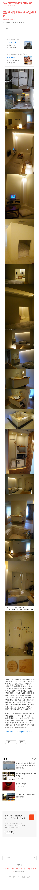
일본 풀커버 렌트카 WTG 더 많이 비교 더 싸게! (13, 57)
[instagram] (19, 877)
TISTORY (19, 865)
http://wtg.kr (11, 39)
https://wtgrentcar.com (14, 54)
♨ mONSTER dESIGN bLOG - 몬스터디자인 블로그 (18, 3)
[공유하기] (12, 742)
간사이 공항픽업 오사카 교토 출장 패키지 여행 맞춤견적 (13, 42)
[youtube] (23, 877)
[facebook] (10, 877)
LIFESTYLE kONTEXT (8, 20)
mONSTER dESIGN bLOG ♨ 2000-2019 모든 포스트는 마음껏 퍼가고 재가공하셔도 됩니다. (15, 825)
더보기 (34, 759)
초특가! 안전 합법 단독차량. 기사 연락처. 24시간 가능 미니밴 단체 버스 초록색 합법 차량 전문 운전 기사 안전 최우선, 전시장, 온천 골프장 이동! (13, 46)
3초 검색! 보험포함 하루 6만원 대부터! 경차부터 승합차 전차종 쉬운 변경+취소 (13, 61)
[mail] (28, 877)
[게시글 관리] (15, 742)
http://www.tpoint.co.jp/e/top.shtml (18, 732)
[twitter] (14, 877)
